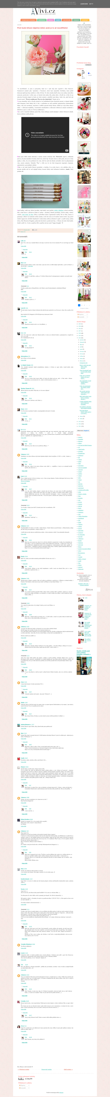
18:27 (30, 713)
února (81, 416)
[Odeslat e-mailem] (36, 230)
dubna (81, 358)
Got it (91, 4)
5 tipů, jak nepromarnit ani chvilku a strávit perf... (85, 387)
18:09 (30, 614)
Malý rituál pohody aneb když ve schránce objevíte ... (85, 398)
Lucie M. (23, 308)
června (81, 353)
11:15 (28, 655)
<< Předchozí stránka (23, 1069)
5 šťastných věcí (83, 363)
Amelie (22, 758)
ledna (81, 418)
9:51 (29, 356)
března (81, 360)
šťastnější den (81, 453)
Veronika (23, 1001)
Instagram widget (84, 308)
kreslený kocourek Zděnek (84, 548)
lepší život (80, 486)
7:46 (27, 831)
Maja (22, 868)
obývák (80, 502)
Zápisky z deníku (82, 494)
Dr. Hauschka (81, 534)
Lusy (79, 555)
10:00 (25, 868)
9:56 (32, 365)
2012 (79, 423)
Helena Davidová (25, 819)
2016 (79, 333)
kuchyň (80, 528)
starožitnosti (81, 518)
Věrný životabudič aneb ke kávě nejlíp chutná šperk (85, 372)
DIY (79, 520)
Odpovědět (23, 246)
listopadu (82, 342)
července (82, 351)
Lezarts (23, 953)
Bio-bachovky (81, 553)
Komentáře (81, 317)
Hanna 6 (23, 766)
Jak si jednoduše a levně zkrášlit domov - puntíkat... (85, 382)
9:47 (30, 785)
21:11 (28, 909)
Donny (22, 409)
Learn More (84, 4)
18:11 (30, 418)
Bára (22, 262)
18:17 (30, 589)
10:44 (26, 556)
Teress (22, 1026)
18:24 (30, 376)
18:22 (30, 345)
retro (79, 500)
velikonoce (80, 538)
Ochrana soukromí (84, 585)
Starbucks (80, 542)
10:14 (24, 429)
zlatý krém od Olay (27, 214)
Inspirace (42, 20)
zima (79, 514)
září (81, 347)
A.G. (22, 332)
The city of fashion (25, 481)
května (81, 356)
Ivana (22, 682)
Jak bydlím (66, 20)
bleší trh (80, 506)
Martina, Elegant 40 (26, 388)
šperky (79, 508)
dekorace (80, 441)
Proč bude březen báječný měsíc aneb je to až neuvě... (85, 412)
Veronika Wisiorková (26, 944)
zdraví (79, 550)
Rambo (80, 540)
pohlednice (80, 510)
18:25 (30, 443)
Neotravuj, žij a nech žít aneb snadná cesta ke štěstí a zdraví (87, 616)
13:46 (26, 702)
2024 (79, 326)
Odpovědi (25, 249)
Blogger (61, 1092)
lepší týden (80, 530)
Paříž (58, 20)
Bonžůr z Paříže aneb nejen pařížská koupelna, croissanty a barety (83, 653)
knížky (79, 461)
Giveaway (80, 532)
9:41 (27, 308)
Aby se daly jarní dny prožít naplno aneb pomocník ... (85, 393)
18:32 (30, 515)
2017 (79, 331)
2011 (79, 426)
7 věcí (85, 597)
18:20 (30, 670)
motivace (80, 567)
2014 (79, 337)
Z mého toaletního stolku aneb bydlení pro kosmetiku (85, 403)
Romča (22, 556)
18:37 (30, 489)
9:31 (28, 286)
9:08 (24, 240)
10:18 (27, 454)
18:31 (30, 322)
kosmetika (80, 439)
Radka (22, 702)
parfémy (80, 473)
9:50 (30, 852)
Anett (22, 476)
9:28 (25, 262)
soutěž (79, 561)
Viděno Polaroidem (82, 516)
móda (79, 492)
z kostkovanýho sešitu (83, 490)
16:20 (26, 758)
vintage (80, 475)
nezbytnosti (81, 488)
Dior (79, 563)
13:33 (26, 953)
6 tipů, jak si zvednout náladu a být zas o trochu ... (85, 377)
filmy (79, 496)
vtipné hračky (81, 449)
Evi (22, 429)
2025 (79, 324)
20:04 (31, 819)
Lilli (22, 240)
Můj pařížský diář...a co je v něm (87, 640)
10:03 (26, 409)
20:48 (27, 1001)
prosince (82, 340)
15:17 (32, 724)
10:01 (33, 388)
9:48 (30, 808)
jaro (24, 231)
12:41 (25, 682)
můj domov (81, 465)
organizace (80, 512)
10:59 (27, 626)
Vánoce (76, 20)
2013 (79, 421)
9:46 (25, 332)
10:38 (30, 1037)
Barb (22, 733)
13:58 (26, 889)
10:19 (28, 505)
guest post (80, 544)
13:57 (31, 879)
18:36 (27, 766)
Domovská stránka (28, 20)
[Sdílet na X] (34, 230)
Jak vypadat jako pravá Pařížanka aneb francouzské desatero (88, 625)
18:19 (30, 643)
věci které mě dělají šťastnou (85, 445)
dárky (79, 477)
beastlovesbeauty (25, 879)
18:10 (30, 274)
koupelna (80, 498)
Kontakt (85, 20)
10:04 (33, 944)
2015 (79, 335)
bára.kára (30, 266)
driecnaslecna (24, 356)
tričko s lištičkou (58, 210)
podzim (80, 526)
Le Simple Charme (25, 365)
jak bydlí (80, 536)
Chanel (80, 479)
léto (79, 457)
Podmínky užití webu (83, 583)
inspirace (22, 231)
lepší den (80, 484)
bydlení (80, 471)
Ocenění (80, 557)
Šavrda (23, 889)
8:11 (26, 1026)
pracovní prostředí (82, 467)
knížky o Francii (82, 559)
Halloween (80, 569)
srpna (81, 349)
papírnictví (80, 455)
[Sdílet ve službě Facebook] (33, 230)
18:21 (30, 252)
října (81, 344)
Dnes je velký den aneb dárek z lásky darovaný (85, 367)
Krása (51, 20)
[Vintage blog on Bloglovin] (83, 431)
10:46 (27, 578)
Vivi (26, 252)
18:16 (30, 566)
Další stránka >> (68, 1069)
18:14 (30, 464)
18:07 (30, 692)
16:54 (27, 974)
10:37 (27, 525)
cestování (80, 469)
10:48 (28, 603)
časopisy (80, 504)
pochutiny (80, 451)
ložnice (80, 565)
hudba (79, 522)
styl (79, 447)
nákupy (80, 443)
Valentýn (80, 524)
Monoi (79, 546)
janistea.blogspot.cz (26, 724)
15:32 (25, 733)
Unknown (23, 454)
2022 (79, 328)
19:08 (27, 797)
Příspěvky (81, 314)
